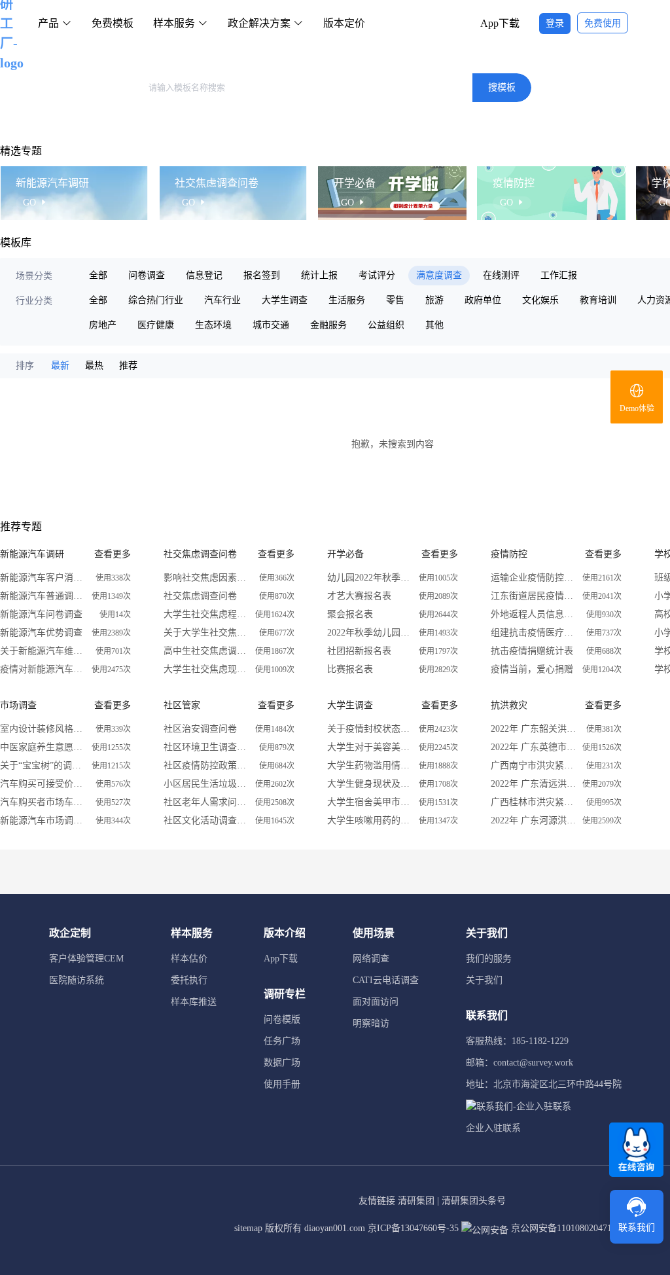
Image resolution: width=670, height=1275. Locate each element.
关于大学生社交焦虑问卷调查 (206, 633)
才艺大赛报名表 (359, 596)
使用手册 (282, 1084)
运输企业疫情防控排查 (533, 578)
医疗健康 (155, 325)
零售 (395, 300)
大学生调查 (285, 300)
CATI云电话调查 (386, 980)
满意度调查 (439, 275)
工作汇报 (558, 275)
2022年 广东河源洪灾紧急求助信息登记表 (533, 820)
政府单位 (483, 300)
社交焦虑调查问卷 (200, 596)
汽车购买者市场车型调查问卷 (42, 802)
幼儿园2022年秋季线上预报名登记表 (369, 578)
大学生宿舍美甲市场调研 (369, 802)
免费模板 (112, 23)
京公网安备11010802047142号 (569, 1228)
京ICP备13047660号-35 (413, 1228)
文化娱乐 (540, 300)
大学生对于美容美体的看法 (369, 747)
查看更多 (112, 554)
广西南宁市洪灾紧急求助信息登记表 (533, 765)
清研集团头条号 (474, 1201)
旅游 (434, 300)
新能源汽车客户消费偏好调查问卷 (42, 578)
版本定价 (344, 23)
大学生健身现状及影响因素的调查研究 (369, 784)
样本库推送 (194, 1002)
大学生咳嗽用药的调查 (369, 820)
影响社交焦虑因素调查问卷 (206, 578)
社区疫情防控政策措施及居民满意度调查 (206, 765)
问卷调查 (146, 275)
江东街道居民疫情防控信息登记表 (533, 596)
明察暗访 (371, 1023)
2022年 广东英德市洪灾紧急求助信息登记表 (533, 747)
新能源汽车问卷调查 (41, 614)
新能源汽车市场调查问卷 (42, 820)
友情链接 (377, 1201)
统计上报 (319, 275)
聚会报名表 (350, 614)
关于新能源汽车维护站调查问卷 (42, 651)
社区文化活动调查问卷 (206, 820)
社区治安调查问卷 (200, 729)
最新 (60, 365)
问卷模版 (282, 1019)
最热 (94, 365)
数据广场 (282, 1063)
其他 (434, 325)
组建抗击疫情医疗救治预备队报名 (533, 633)
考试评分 (377, 275)
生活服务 (346, 300)
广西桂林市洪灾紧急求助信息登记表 (533, 802)
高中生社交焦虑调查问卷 (206, 651)
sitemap (248, 1228)
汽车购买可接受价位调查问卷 (42, 784)
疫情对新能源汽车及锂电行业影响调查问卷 (42, 669)
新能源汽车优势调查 (41, 633)
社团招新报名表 (359, 651)
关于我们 (484, 980)
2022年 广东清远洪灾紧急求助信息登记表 (533, 784)
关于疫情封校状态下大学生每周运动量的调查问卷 (369, 729)
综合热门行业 (155, 300)
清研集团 (416, 1201)
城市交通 (271, 325)
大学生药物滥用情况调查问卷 (369, 765)
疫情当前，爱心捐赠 (532, 669)
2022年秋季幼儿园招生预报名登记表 (369, 633)
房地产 (102, 325)
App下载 (500, 23)
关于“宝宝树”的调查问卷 (42, 765)
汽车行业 (222, 300)
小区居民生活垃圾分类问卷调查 (206, 784)
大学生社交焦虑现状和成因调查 (206, 669)
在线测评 (501, 275)
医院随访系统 (76, 980)
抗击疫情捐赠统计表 (532, 651)
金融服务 (328, 325)
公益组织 (386, 325)
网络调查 (371, 958)
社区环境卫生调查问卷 (206, 747)
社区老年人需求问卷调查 (206, 802)
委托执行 (189, 980)
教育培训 (598, 300)
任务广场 (282, 1041)
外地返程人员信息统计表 (533, 614)
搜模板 (502, 87)
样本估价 (189, 958)
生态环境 (213, 325)
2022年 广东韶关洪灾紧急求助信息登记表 (533, 729)
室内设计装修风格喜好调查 (42, 729)
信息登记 (204, 275)
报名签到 (261, 275)
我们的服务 (489, 958)
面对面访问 (375, 1002)
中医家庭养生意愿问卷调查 (42, 747)
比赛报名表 (350, 669)
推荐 (128, 365)
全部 (98, 275)
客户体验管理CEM (86, 958)
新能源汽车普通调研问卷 (42, 596)
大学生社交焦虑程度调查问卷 (206, 614)
